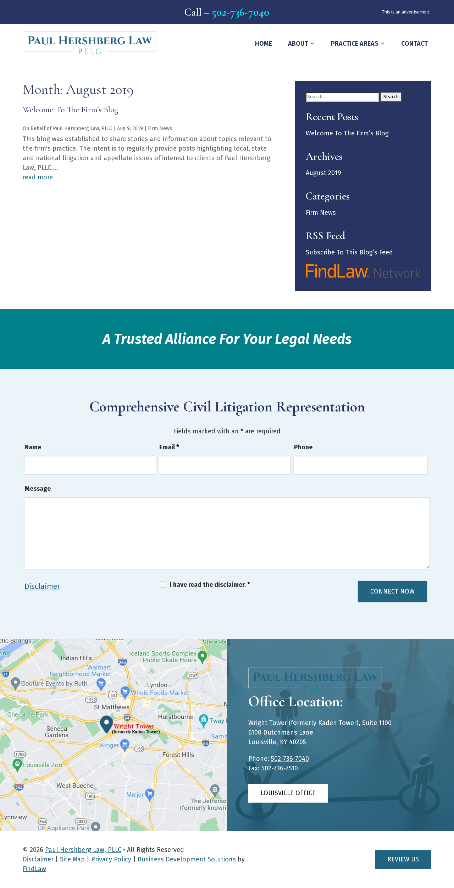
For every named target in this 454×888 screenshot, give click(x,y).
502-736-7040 (240, 12)
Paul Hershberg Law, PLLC (82, 128)
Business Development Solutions (187, 859)
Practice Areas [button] (354, 43)
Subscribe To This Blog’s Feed (349, 252)
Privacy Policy (111, 859)
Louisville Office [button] (288, 793)
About (298, 43)
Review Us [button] (403, 859)
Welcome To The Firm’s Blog (70, 110)
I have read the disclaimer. (210, 584)
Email (169, 447)
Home (263, 43)
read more (38, 177)
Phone (303, 447)
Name (32, 447)
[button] (446, 880)
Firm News (160, 128)
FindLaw (34, 869)
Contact (414, 43)
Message (37, 489)
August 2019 (323, 173)
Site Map (72, 859)
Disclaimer (42, 586)
